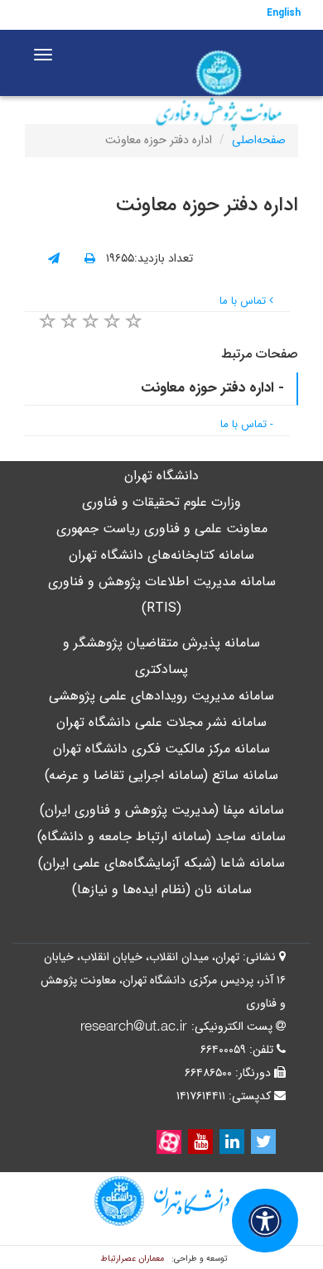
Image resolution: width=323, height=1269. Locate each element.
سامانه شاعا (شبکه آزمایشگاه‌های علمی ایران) (161, 863)
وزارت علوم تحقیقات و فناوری (161, 502)
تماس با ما (244, 301)
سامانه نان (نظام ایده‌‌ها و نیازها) (162, 889)
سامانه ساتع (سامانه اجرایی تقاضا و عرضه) (161, 775)
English (284, 13)
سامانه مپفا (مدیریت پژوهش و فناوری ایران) (162, 810)
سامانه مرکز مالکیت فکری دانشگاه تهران (161, 748)
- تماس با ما (246, 424)
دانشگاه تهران (161, 475)
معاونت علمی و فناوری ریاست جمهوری (162, 528)
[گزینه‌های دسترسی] (265, 1220)
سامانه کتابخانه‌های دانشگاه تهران (161, 555)
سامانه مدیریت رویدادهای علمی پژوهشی (161, 695)
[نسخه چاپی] (90, 259)
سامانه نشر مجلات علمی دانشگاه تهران (161, 722)
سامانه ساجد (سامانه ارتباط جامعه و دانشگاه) (161, 836)
